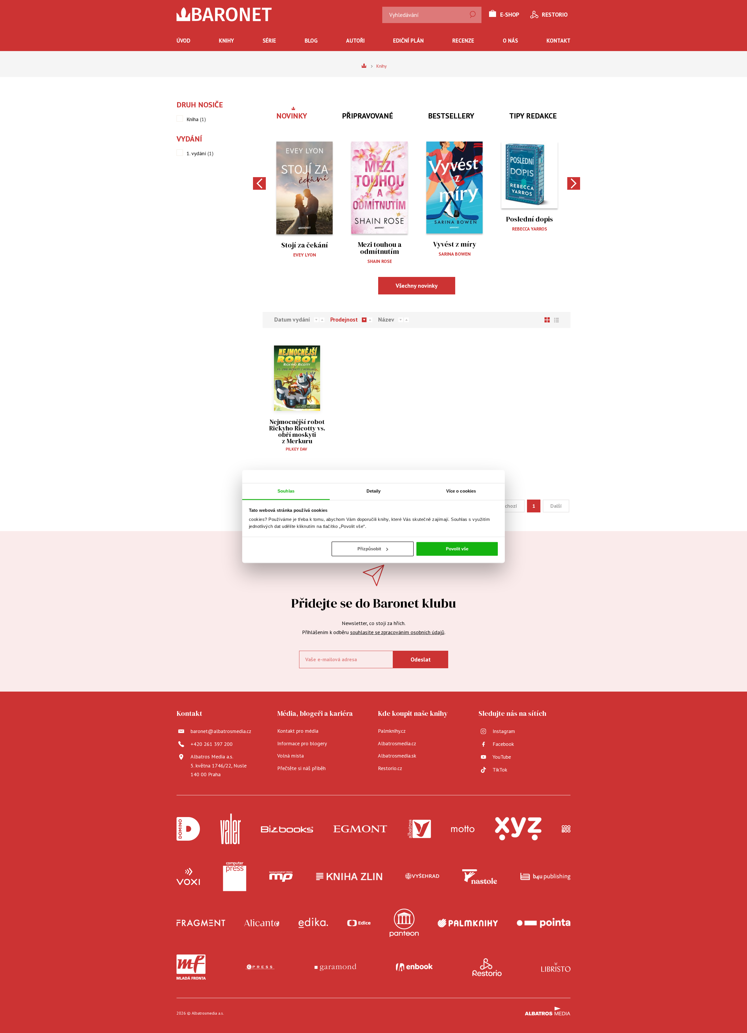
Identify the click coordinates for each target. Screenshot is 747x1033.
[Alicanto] (261, 923)
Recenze (463, 40)
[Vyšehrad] (422, 876)
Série (269, 40)
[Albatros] (419, 829)
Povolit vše (457, 548)
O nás (510, 40)
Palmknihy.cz (392, 730)
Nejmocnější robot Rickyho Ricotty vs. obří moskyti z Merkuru (297, 431)
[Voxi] (188, 876)
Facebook (503, 744)
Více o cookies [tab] (461, 490)
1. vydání (200, 153)
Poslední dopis (529, 219)
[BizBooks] (287, 829)
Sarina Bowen (455, 254)
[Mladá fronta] (191, 967)
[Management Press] (281, 876)
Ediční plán (408, 40)
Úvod (183, 40)
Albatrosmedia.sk (397, 755)
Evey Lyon (304, 255)
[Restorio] (487, 967)
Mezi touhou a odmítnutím (380, 248)
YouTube (502, 756)
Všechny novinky (417, 285)
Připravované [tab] (367, 116)
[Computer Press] (234, 876)
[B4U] (546, 876)
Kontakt (558, 40)
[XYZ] (518, 829)
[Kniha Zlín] (349, 876)
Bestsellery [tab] (451, 116)
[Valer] (230, 829)
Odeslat (421, 659)
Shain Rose (379, 261)
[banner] (224, 14)
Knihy (226, 40)
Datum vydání (292, 319)
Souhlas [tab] (285, 490)
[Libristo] (556, 967)
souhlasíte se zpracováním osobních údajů (397, 632)
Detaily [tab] (373, 490)
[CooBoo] (566, 829)
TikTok (500, 769)
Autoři (355, 40)
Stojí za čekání (304, 245)
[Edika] (313, 923)
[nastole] (479, 876)
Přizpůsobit (369, 548)
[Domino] (188, 829)
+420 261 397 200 (212, 744)
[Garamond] (335, 967)
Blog (311, 40)
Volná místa (290, 755)
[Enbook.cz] (414, 967)
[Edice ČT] (358, 923)
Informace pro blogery (302, 743)
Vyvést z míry (454, 244)
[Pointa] (543, 923)
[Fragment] (201, 923)
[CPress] (260, 967)
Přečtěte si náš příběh (301, 768)
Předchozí (505, 505)
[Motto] (462, 829)
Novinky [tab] (291, 116)
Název (386, 319)
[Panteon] (404, 923)
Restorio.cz (390, 768)
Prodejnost (344, 319)
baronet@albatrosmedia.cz (221, 731)
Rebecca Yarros (529, 229)
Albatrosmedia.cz (397, 743)
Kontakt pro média (297, 730)
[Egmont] (360, 829)
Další (556, 505)
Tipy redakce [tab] (533, 116)
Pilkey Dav (296, 449)
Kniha (196, 119)
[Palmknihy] (468, 923)
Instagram (504, 731)
